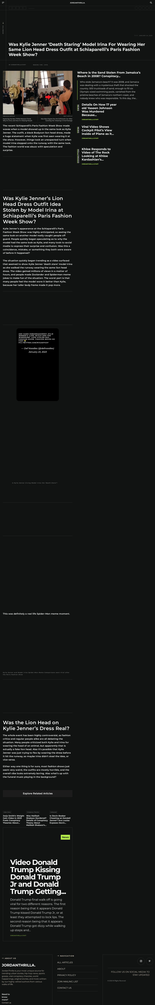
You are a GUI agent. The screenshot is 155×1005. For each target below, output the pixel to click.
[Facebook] (14, 786)
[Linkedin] (32, 786)
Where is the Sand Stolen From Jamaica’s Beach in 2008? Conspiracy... (108, 74)
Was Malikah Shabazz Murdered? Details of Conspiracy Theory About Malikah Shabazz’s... (37, 820)
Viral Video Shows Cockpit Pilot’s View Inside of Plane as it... (98, 130)
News (65, 837)
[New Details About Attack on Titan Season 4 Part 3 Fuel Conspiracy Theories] (17, 8)
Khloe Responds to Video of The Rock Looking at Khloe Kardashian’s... (96, 154)
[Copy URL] (60, 786)
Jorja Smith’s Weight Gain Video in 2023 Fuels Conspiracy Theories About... (13, 819)
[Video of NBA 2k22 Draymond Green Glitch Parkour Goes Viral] (136, 8)
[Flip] (54, 786)
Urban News (7, 812)
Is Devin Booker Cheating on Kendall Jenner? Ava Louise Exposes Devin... (60, 819)
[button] (151, 3)
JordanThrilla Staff (18, 64)
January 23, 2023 (38, 352)
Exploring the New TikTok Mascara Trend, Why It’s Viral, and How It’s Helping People (17, 119)
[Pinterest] (26, 786)
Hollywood (3, 29)
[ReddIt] (37, 786)
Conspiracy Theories (33, 812)
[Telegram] (49, 786)
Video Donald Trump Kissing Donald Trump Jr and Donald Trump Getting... (38, 877)
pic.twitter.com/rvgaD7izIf (34, 343)
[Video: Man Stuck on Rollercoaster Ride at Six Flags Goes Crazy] (143, 8)
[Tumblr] (43, 786)
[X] (20, 786)
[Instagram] (141, 961)
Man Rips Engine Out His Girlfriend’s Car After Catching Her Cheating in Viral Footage (56, 119)
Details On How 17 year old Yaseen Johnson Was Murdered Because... (99, 110)
